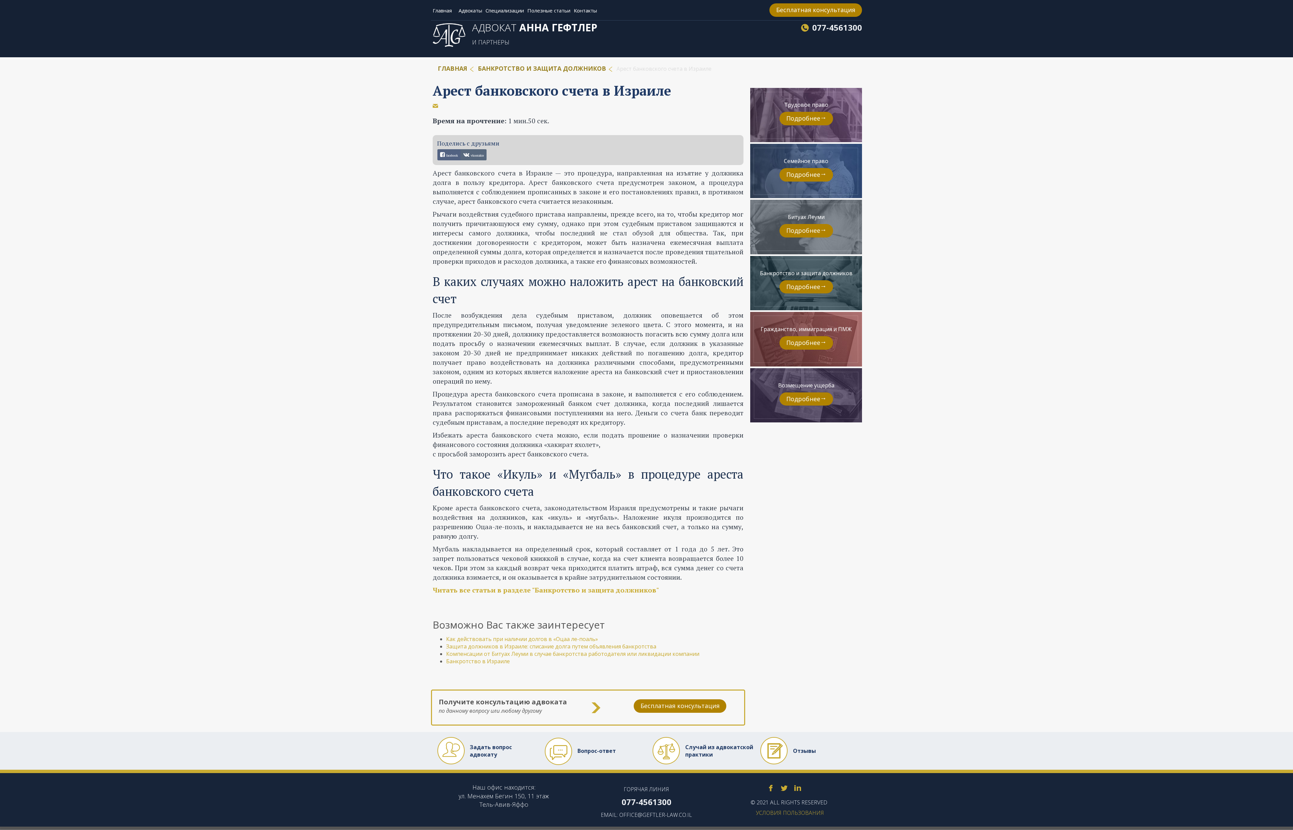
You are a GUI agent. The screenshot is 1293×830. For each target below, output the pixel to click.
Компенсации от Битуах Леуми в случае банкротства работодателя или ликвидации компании (572, 654)
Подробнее (803, 118)
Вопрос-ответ (596, 751)
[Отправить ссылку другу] (435, 105)
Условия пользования (790, 813)
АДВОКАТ (534, 27)
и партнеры (490, 42)
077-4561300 (837, 27)
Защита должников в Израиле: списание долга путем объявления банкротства (551, 646)
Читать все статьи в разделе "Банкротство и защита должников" (546, 590)
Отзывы (804, 751)
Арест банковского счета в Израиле (552, 90)
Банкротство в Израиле (478, 661)
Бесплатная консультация (815, 10)
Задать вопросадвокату (491, 750)
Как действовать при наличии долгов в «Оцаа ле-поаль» (522, 639)
